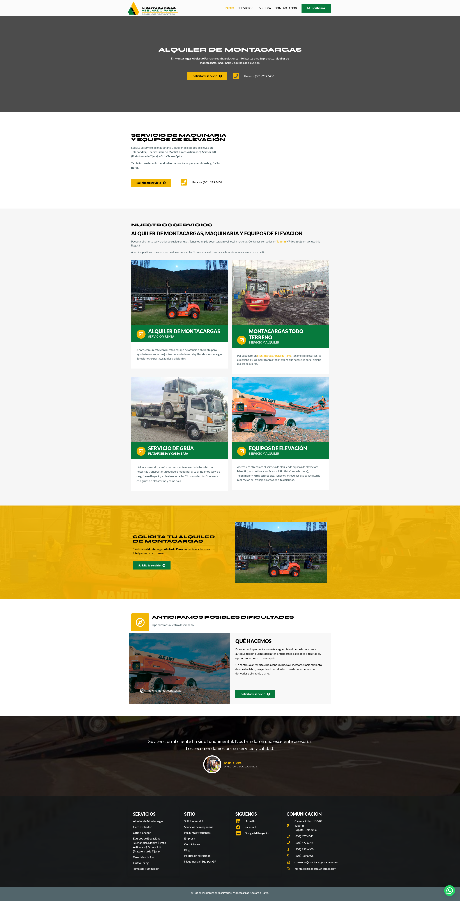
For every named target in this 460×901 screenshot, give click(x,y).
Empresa (264, 8)
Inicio (229, 8)
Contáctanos (286, 8)
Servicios (245, 8)
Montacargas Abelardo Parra (274, 355)
